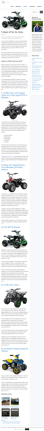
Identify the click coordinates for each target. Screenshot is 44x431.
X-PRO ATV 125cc (11, 285)
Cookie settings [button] (21, 429)
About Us (39, 6)
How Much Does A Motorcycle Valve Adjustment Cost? (36, 71)
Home (12, 6)
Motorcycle (18, 6)
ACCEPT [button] (27, 429)
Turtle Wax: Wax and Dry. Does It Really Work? (12, 421)
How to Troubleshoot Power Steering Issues (11, 423)
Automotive (32, 6)
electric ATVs (25, 86)
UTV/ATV (25, 6)
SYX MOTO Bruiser (12, 227)
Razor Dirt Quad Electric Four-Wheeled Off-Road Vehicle (13, 167)
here (2, 161)
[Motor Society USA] (5, 2)
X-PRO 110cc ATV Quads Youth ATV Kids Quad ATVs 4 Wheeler (14, 95)
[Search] (41, 12)
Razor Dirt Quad (14, 195)
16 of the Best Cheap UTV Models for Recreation (36, 80)
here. (2, 281)
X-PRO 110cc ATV (15, 120)
